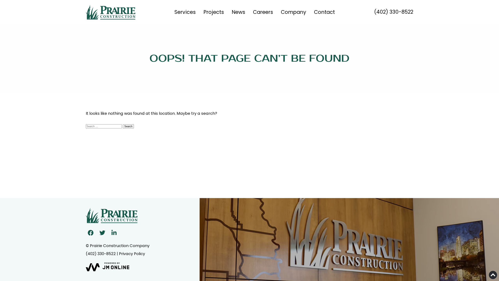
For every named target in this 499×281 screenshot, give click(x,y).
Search (128, 126)
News (238, 12)
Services (185, 12)
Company (293, 12)
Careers (263, 12)
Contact (324, 12)
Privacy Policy (132, 253)
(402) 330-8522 (393, 11)
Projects (213, 12)
